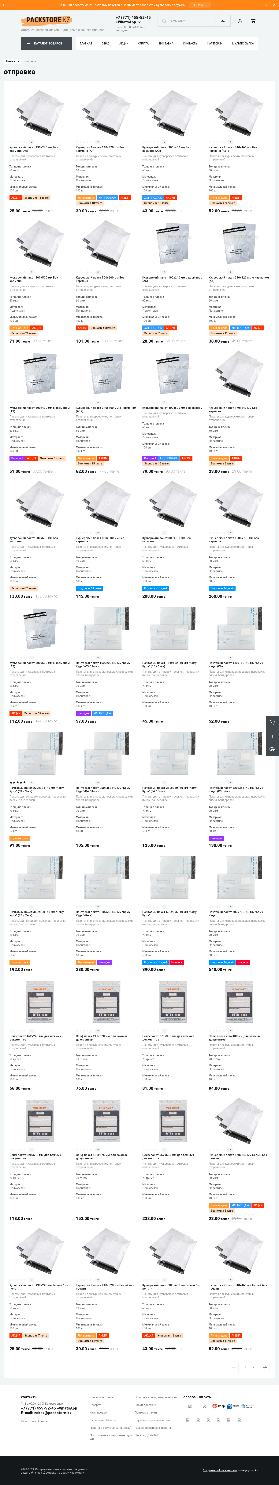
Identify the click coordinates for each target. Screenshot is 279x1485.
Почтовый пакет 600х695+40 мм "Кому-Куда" (170, 913)
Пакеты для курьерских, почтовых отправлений (32, 157)
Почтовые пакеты (146, 1412)
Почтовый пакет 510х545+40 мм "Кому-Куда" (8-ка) (103, 913)
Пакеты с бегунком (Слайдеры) (110, 1427)
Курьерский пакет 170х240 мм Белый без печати (238, 1156)
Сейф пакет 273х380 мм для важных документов (168, 1037)
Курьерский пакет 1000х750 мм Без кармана (234, 539)
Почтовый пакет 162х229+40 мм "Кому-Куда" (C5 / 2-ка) (103, 664)
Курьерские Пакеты (103, 1420)
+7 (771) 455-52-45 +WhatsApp (133, 19)
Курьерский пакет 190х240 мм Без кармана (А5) (33, 149)
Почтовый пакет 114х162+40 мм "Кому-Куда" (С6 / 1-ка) (170, 664)
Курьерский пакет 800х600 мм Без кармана (100, 539)
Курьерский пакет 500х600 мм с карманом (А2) (39, 664)
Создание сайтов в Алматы (220, 1470)
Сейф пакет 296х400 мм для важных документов (234, 1037)
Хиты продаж (98, 1412)
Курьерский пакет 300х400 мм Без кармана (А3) (166, 149)
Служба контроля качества (152, 1420)
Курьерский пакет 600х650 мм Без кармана (33, 539)
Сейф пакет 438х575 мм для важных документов (102, 1156)
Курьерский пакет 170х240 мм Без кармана (233, 409)
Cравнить (24, 131)
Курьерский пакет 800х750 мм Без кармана (166, 539)
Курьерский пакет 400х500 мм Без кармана (33, 279)
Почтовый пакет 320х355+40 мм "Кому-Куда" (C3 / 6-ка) (236, 789)
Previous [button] (3, 5)
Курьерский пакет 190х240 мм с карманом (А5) (172, 279)
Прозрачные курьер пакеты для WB (111, 1437)
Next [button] (266, 5)
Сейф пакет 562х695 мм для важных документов (168, 1156)
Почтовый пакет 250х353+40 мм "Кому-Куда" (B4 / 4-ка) (103, 789)
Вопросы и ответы (102, 1397)
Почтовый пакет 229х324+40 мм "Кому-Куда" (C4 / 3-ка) (37, 789)
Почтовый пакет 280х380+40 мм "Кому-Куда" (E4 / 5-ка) (170, 789)
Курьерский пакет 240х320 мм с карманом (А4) (239, 279)
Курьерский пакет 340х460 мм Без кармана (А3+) (233, 149)
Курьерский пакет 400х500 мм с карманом (172, 408)
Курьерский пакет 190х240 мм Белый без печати (38, 1286)
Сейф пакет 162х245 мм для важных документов (35, 1037)
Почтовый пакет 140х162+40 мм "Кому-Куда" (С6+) (236, 664)
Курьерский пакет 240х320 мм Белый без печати (105, 1286)
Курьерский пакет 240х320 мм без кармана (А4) (100, 149)
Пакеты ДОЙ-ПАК (147, 1435)
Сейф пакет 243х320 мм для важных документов (102, 1037)
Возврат (95, 1405)
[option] (135, 5)
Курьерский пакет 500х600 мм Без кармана (100, 279)
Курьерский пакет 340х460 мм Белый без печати (238, 1286)
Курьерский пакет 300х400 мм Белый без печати (171, 1286)
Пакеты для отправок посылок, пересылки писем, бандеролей (104, 673)
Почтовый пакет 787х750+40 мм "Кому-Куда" (236, 913)
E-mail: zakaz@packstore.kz (46, 1412)
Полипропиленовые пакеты (153, 1427)
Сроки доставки (145, 1405)
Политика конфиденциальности (156, 1397)
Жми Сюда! (206, 5)
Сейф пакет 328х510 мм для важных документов (35, 1156)
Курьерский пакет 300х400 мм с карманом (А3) (39, 409)
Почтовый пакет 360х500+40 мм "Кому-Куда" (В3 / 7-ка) (37, 913)
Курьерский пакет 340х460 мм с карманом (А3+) (106, 409)
